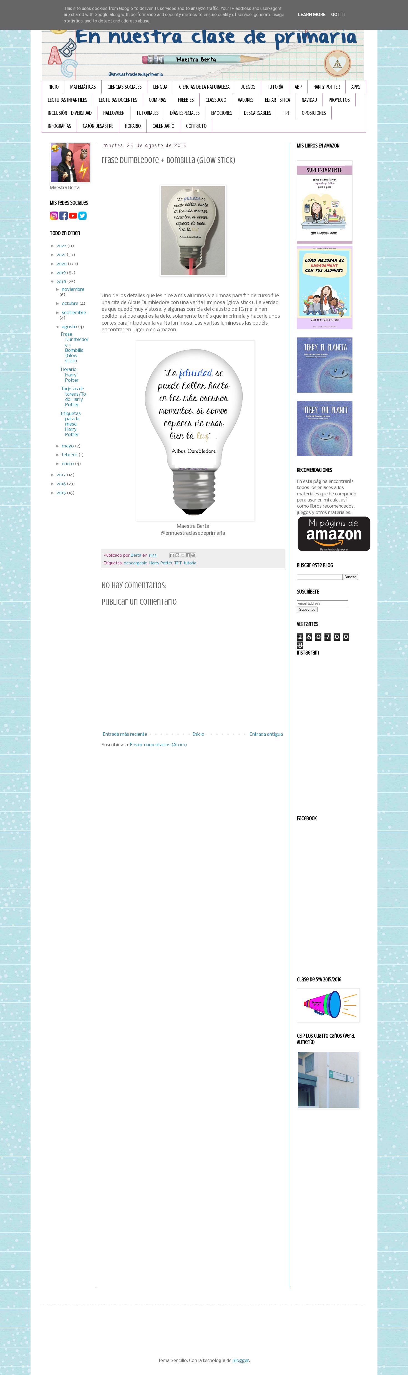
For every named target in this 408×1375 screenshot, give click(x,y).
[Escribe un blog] (177, 555)
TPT (286, 113)
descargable (135, 563)
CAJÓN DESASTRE (98, 126)
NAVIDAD (309, 100)
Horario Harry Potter (70, 375)
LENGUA (160, 87)
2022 (62, 246)
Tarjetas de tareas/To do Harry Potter (73, 397)
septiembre (74, 312)
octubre (70, 303)
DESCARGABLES (257, 113)
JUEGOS (248, 87)
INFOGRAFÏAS (59, 126)
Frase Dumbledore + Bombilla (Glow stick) (75, 348)
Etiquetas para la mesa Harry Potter (71, 424)
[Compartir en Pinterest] (193, 555)
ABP (298, 87)
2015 (62, 493)
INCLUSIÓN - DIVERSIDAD (70, 113)
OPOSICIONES (314, 113)
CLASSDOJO (215, 100)
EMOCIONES (221, 113)
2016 (62, 484)
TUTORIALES (147, 113)
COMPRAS (157, 100)
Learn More (312, 14)
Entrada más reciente (125, 734)
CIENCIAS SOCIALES (124, 87)
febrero (70, 455)
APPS (355, 87)
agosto (70, 327)
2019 (62, 273)
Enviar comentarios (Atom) (158, 745)
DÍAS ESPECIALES (185, 113)
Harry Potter (160, 563)
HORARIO (133, 126)
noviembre (73, 289)
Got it (338, 14)
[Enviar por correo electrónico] (172, 555)
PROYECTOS (339, 100)
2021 (62, 255)
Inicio (53, 87)
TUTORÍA (275, 87)
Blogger (241, 1360)
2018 (62, 281)
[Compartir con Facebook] (188, 555)
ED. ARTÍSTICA (277, 100)
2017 (62, 475)
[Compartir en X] (182, 555)
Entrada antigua (266, 734)
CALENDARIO (163, 126)
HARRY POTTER (326, 87)
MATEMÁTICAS (83, 87)
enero (68, 464)
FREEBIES (186, 100)
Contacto (196, 126)
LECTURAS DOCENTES (118, 100)
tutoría (190, 563)
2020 (62, 264)
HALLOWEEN (114, 113)
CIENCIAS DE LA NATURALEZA (204, 87)
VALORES (245, 100)
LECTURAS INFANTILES (67, 100)
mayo (68, 446)
